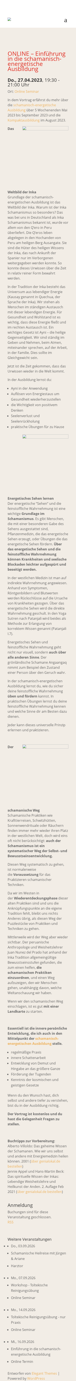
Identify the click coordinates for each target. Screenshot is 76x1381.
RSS (11, 1222)
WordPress (36, 1378)
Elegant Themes (44, 1373)
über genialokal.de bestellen (39, 1191)
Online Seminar (27, 91)
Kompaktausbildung (24, 120)
